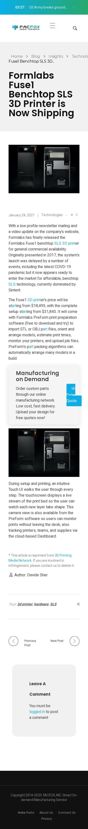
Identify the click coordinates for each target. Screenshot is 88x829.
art (14, 306)
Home (16, 56)
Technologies (52, 215)
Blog (35, 56)
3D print (69, 243)
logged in (37, 712)
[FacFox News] (26, 27)
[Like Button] (72, 214)
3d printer (25, 604)
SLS (57, 243)
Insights (56, 56)
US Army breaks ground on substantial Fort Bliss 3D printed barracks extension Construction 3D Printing (43, 7)
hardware (41, 604)
